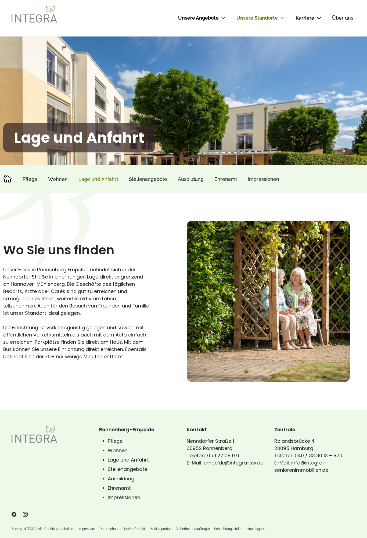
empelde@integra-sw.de (233, 462)
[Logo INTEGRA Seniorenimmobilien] (34, 14)
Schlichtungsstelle (228, 529)
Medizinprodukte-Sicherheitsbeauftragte (179, 529)
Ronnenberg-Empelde (126, 429)
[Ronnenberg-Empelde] (7, 179)
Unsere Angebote (198, 18)
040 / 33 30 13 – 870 (318, 455)
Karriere (305, 18)
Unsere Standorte (257, 18)
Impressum (86, 529)
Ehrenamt (225, 179)
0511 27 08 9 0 (223, 455)
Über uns (342, 18)
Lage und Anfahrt (98, 179)
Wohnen (58, 179)
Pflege (30, 179)
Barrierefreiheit (134, 529)
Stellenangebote (148, 179)
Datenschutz (108, 529)
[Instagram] (25, 514)
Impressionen (263, 179)
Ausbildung (191, 179)
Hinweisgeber (256, 529)
